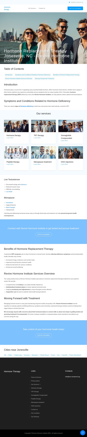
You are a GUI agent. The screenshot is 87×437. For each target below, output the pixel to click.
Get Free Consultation (75, 8)
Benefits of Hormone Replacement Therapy (66, 75)
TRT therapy (39, 135)
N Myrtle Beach (44, 355)
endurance (23, 184)
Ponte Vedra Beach (75, 355)
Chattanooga (18, 355)
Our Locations (35, 413)
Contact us (42, 8)
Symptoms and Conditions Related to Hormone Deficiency (32, 75)
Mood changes (10, 207)
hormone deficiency (26, 106)
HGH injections (67, 162)
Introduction (8, 75)
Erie (58, 355)
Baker (10, 355)
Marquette (35, 355)
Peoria (53, 355)
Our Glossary (35, 416)
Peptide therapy (13, 162)
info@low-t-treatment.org (77, 2)
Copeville (64, 355)
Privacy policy (35, 381)
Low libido (9, 191)
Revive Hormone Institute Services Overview (18, 78)
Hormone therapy (14, 135)
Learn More (10, 138)
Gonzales (27, 355)
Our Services (32, 8)
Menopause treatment (43, 162)
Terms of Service (36, 377)
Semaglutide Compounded (39, 395)
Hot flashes (9, 202)
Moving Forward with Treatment (44, 78)
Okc (5, 355)
